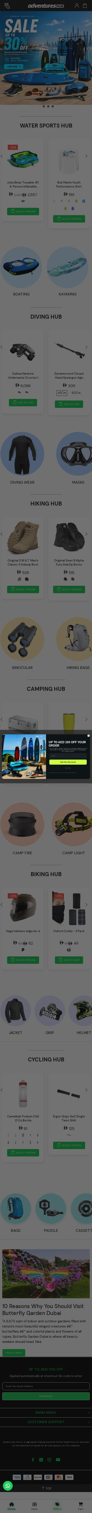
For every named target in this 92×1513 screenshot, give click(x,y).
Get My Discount (68, 762)
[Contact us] (8, 1486)
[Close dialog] (89, 736)
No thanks (68, 768)
